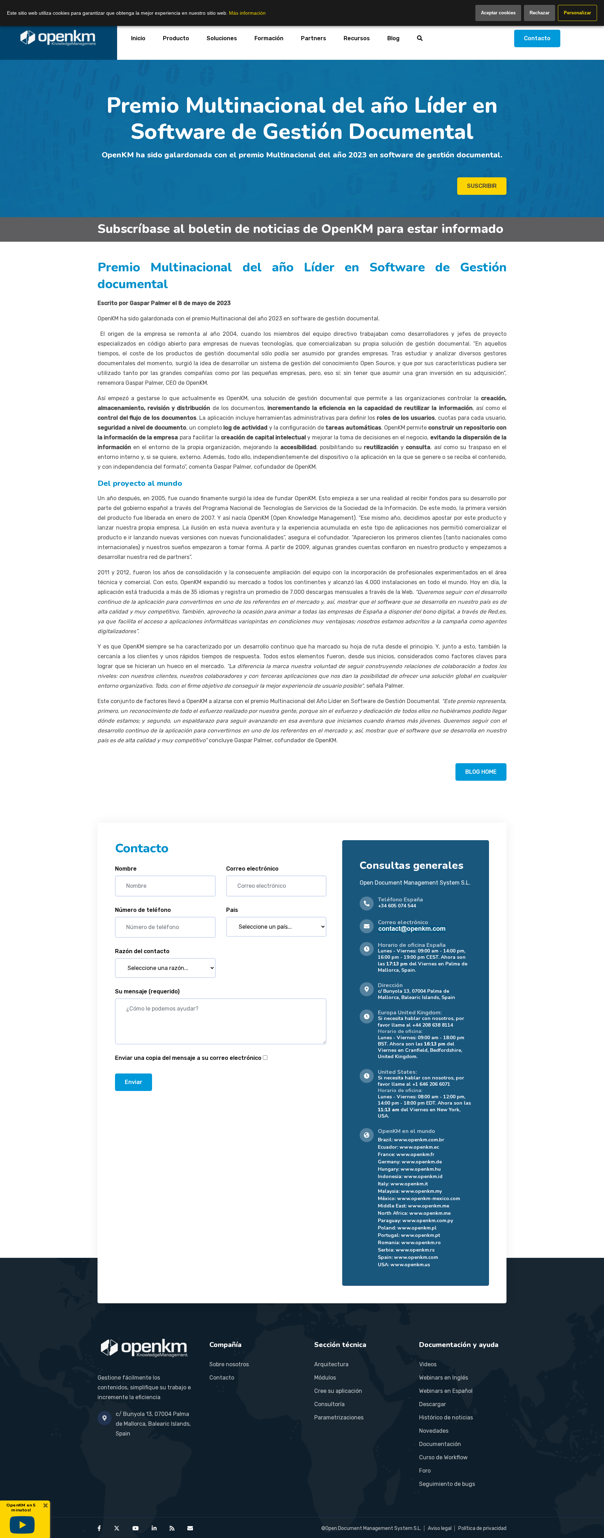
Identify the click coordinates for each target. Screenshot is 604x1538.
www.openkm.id (423, 1176)
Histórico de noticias (446, 1417)
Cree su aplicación (338, 1391)
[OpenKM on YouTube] (135, 1528)
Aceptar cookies (498, 12)
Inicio (138, 38)
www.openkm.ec (419, 1147)
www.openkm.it (409, 1184)
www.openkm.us (410, 1264)
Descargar (432, 1404)
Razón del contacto (142, 951)
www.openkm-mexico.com (428, 1198)
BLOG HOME (481, 771)
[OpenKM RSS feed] (172, 1528)
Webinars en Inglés (443, 1377)
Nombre (126, 868)
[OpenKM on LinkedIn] (154, 1528)
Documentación (440, 1444)
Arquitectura (331, 1364)
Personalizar (577, 12)
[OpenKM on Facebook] (99, 1528)
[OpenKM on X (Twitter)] (117, 1528)
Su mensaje (147, 991)
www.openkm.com (416, 1257)
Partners (313, 38)
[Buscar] (420, 38)
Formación (268, 38)
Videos (428, 1364)
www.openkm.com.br (419, 1139)
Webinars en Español (446, 1391)
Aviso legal (440, 1528)
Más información (247, 13)
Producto (176, 38)
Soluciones (222, 38)
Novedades (433, 1430)
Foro (425, 1470)
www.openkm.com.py (427, 1220)
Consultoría (329, 1404)
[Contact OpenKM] (190, 1528)
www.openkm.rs (415, 1250)
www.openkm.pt (420, 1235)
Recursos (357, 38)
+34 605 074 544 (397, 905)
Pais (232, 910)
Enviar (133, 1082)
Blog (393, 38)
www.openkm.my (421, 1191)
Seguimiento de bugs (447, 1484)
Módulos (325, 1377)
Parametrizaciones (339, 1417)
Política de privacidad (482, 1528)
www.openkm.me (428, 1206)
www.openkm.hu (421, 1169)
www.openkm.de (422, 1161)
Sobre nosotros (229, 1364)
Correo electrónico (252, 868)
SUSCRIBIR (482, 186)
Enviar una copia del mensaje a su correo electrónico (188, 1058)
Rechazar (539, 12)
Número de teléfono (143, 910)
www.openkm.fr (415, 1154)
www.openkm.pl (417, 1228)
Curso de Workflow (443, 1457)
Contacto (537, 38)
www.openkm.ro (421, 1242)
